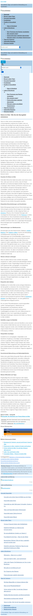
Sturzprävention (7, 460)
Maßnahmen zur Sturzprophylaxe (16, 457)
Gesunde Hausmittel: (6, 493)
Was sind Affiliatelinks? (19, 423)
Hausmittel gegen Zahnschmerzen (13, 513)
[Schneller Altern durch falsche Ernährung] (7, 480)
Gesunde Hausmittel (9, 18)
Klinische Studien (9, 43)
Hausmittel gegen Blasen (10, 517)
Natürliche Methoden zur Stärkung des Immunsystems (14, 528)
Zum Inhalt (3, 1)
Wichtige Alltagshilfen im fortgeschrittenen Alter (16, 582)
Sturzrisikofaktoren (10, 462)
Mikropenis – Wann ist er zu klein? (13, 555)
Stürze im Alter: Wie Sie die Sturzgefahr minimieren (17, 602)
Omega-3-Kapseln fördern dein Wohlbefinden (15, 524)
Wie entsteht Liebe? (12, 33)
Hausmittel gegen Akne (10, 500)
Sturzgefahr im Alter (8, 459)
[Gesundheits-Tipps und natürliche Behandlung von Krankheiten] (5, 10)
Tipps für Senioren (9, 39)
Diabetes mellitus (13, 232)
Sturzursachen (17, 462)
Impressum (7, 605)
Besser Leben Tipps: (6, 520)
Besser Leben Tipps (9, 16)
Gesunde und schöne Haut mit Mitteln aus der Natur (17, 497)
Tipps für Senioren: (5, 578)
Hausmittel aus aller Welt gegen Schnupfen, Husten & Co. (18, 505)
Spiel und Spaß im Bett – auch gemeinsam (15, 558)
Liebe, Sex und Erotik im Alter (11, 452)
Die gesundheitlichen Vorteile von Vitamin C (15, 533)
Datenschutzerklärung (10, 607)
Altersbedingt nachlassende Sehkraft (13, 598)
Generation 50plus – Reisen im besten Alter (15, 453)
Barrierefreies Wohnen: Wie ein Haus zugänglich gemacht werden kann (16, 541)
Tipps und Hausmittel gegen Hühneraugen (15, 509)
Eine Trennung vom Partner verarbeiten (18, 31)
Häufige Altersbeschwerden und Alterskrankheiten (17, 595)
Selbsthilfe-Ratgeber (9, 41)
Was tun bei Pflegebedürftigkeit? (12, 585)
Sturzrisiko (4, 462)
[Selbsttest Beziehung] (5, 488)
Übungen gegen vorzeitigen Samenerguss (19, 37)
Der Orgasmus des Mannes (11, 571)
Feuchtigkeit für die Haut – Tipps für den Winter (16, 537)
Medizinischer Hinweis (10, 609)
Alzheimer (3, 213)
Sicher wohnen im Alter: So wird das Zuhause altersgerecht (16, 590)
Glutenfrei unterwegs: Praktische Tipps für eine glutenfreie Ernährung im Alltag (16, 547)
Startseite (6, 14)
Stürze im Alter (25, 457)
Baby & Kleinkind (12, 26)
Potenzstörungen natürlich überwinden (18, 35)
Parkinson (24, 215)
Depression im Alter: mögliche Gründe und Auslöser (17, 446)
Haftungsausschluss (8, 473)
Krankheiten (7, 20)
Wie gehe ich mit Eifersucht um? (12, 567)
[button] (6, 429)
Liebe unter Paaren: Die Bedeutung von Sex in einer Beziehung (17, 563)
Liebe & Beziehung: (6, 551)
